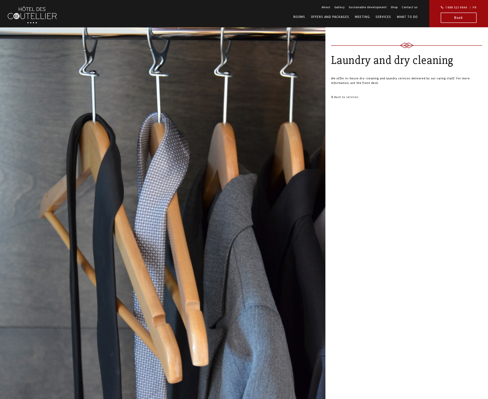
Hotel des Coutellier (32, 14)
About (326, 7)
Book (458, 17)
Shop (394, 7)
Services (383, 17)
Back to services (346, 97)
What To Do (407, 17)
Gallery (339, 7)
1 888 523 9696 (456, 7)
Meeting (362, 17)
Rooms (299, 17)
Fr (474, 7)
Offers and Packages (330, 17)
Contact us (410, 7)
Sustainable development (368, 7)
